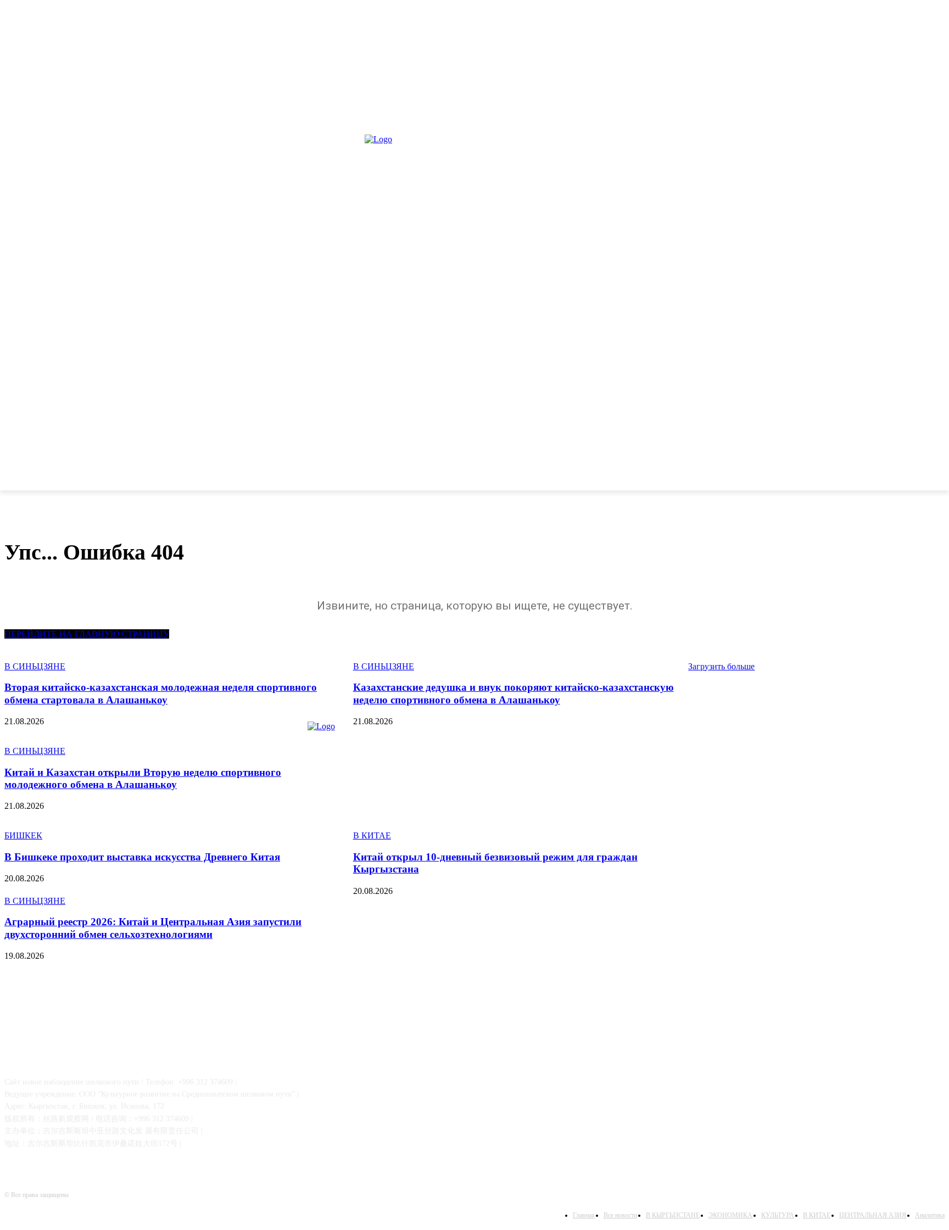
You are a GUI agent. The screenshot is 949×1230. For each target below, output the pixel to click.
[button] (931, 476)
